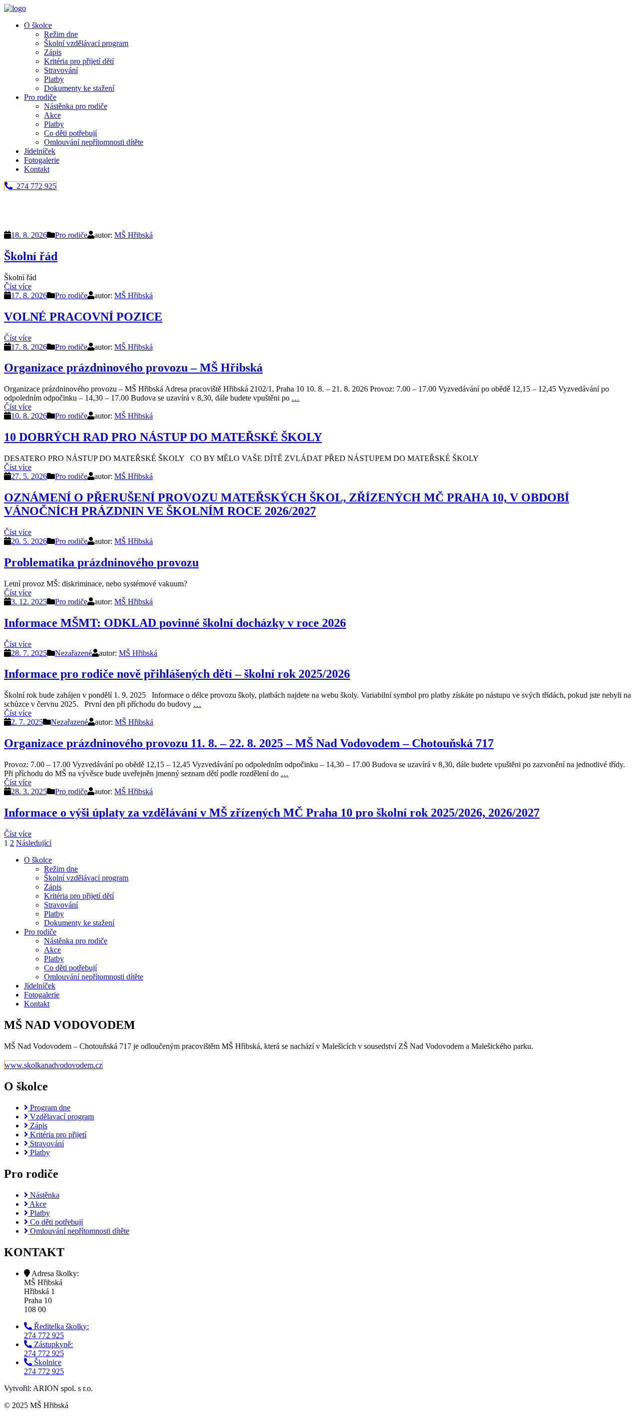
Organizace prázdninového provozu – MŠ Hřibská (133, 367)
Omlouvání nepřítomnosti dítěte (93, 142)
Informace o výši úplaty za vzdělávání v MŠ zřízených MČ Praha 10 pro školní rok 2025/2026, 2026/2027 (272, 812)
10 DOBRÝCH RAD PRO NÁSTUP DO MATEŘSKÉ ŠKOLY (163, 437)
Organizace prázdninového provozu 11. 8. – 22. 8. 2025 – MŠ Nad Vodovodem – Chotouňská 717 (249, 743)
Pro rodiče (40, 97)
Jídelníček (39, 151)
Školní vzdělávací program (86, 43)
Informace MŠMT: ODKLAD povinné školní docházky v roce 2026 (175, 622)
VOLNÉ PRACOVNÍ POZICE (83, 316)
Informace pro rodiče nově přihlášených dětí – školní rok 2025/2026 (177, 673)
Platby (54, 79)
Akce (52, 115)
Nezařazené (73, 653)
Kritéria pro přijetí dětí (79, 61)
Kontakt (36, 169)
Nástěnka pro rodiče (75, 106)
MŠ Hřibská (133, 235)
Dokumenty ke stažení (79, 88)
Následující (33, 843)
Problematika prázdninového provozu (101, 562)
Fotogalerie (41, 160)
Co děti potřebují (70, 133)
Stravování (61, 70)
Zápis (52, 52)
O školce (38, 25)
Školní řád (30, 256)
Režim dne (61, 34)
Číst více (17, 286)
